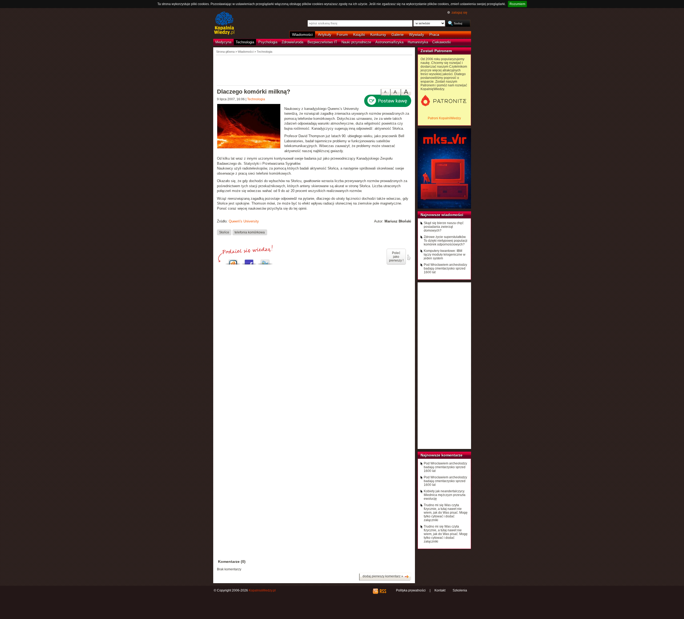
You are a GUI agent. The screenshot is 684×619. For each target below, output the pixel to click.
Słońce (224, 232)
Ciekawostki (441, 42)
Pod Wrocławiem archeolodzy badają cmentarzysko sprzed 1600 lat (445, 268)
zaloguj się (459, 12)
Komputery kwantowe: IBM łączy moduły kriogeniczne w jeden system (444, 254)
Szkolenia (460, 590)
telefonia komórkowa (250, 232)
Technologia (245, 42)
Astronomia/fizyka (389, 42)
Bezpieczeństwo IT (322, 42)
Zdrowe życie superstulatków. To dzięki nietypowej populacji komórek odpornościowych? (445, 240)
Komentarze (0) (232, 561)
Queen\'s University (244, 221)
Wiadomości (302, 34)
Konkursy (378, 34)
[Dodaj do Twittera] (265, 260)
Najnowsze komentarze (442, 455)
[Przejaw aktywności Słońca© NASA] (250, 127)
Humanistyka (418, 42)
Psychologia (267, 42)
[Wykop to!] (233, 260)
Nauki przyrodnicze (356, 42)
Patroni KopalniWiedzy (444, 118)
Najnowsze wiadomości (442, 215)
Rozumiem (517, 4)
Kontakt (439, 590)
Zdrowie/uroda (292, 42)
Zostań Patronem (436, 51)
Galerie (397, 34)
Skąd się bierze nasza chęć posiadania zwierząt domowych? (444, 226)
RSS (383, 591)
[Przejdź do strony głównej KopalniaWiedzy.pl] (224, 23)
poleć (408, 257)
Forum (342, 34)
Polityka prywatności (411, 590)
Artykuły (324, 34)
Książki (359, 34)
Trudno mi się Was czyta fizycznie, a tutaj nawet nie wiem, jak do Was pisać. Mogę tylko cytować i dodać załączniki (446, 512)
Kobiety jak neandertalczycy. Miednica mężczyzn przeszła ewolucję (444, 495)
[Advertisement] (314, 70)
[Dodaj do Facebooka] (249, 260)
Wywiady (416, 34)
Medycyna (223, 42)
